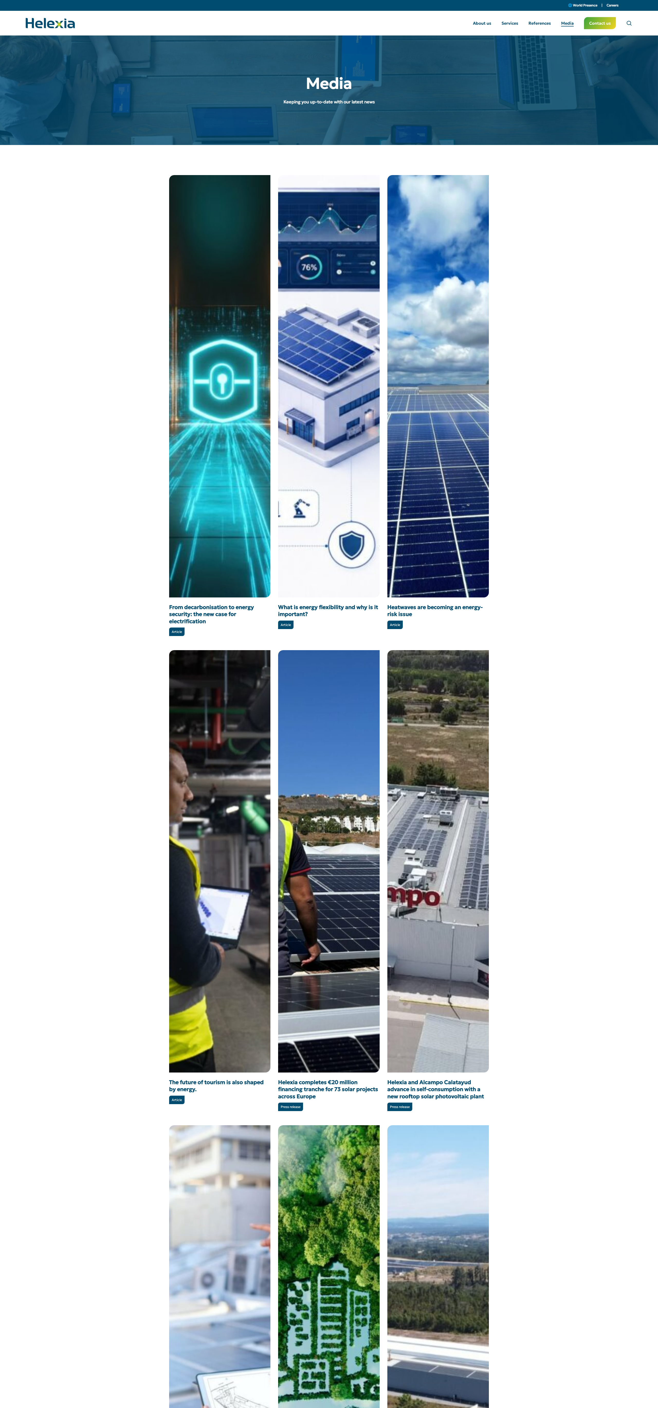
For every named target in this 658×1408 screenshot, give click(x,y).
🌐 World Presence (583, 5)
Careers (612, 5)
